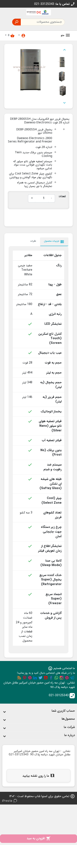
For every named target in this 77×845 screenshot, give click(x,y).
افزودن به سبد (38, 838)
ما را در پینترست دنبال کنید (24, 677)
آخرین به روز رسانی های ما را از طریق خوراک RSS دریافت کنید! (19, 677)
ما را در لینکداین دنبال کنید (35, 677)
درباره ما (69, 735)
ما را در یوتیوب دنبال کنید (45, 677)
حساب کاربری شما (63, 710)
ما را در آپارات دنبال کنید (67, 677)
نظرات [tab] (33, 241)
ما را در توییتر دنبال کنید (40, 677)
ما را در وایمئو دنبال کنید (30, 677)
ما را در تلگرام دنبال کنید (72, 677)
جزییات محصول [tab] (54, 241)
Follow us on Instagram (61, 677)
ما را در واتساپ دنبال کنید (56, 677)
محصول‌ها (68, 719)
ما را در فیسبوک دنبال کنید (51, 677)
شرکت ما (69, 727)
